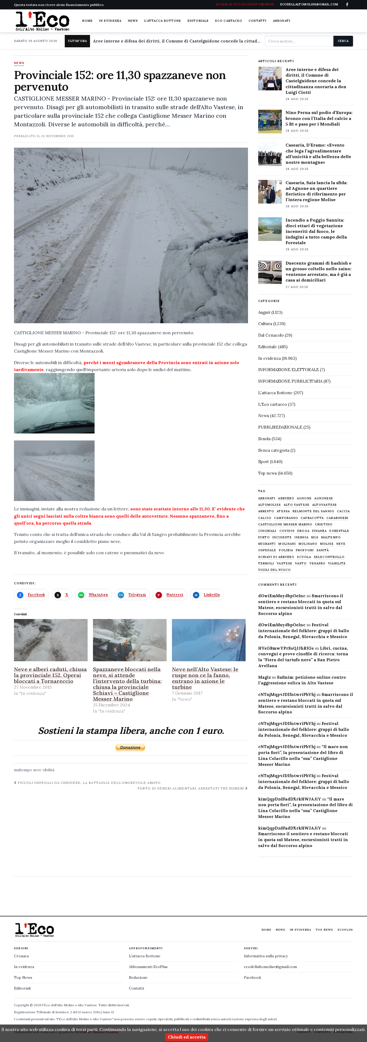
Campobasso (286, 518)
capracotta (312, 518)
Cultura (265, 323)
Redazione (138, 977)
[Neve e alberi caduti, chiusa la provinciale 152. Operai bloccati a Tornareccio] (51, 640)
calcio (265, 518)
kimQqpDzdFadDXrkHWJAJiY (289, 799)
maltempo (23, 769)
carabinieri (337, 518)
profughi (305, 550)
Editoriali (22, 988)
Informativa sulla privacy (266, 956)
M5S (314, 537)
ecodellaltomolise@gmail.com (270, 966)
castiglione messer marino (285, 524)
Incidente (282, 537)
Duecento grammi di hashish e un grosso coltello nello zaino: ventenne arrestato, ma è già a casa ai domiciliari (318, 271)
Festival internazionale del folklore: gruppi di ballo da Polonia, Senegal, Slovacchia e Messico (303, 630)
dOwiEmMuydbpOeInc (281, 595)
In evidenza (110, 21)
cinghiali (267, 531)
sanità (322, 550)
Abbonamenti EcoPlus (148, 966)
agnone (304, 498)
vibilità (48, 769)
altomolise (269, 505)
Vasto (301, 563)
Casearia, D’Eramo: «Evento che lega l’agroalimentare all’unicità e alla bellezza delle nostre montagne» (318, 153)
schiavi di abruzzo (276, 557)
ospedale (267, 550)
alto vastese (297, 505)
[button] (54, 403)
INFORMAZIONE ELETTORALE (288, 369)
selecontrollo (329, 557)
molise (327, 544)
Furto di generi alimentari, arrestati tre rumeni (191, 788)
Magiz (264, 677)
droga (303, 531)
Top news (267, 473)
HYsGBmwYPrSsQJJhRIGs (286, 648)
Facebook (252, 977)
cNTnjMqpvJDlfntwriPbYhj (286, 694)
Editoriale (198, 21)
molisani (287, 544)
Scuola (264, 438)
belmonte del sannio (313, 511)
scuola (304, 557)
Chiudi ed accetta (187, 1037)
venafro (318, 563)
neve (37, 769)
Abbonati (281, 21)
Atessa (283, 511)
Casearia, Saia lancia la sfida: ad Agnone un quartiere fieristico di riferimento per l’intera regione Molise (316, 191)
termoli (266, 563)
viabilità (337, 563)
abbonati (267, 498)
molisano (307, 544)
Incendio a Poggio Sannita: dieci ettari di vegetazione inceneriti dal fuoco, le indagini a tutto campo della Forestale (316, 231)
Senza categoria (273, 450)
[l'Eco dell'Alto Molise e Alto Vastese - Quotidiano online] (42, 20)
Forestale (339, 531)
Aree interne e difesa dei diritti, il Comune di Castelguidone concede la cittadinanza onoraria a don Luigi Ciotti (176, 41)
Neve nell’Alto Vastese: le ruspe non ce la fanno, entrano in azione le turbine (205, 678)
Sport (263, 461)
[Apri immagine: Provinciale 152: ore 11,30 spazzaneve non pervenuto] (131, 235)
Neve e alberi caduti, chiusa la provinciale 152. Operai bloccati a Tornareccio (50, 675)
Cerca (343, 41)
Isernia (301, 537)
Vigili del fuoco (274, 570)
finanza (319, 531)
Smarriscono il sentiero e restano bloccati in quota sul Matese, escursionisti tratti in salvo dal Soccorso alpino (303, 839)
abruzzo (286, 498)
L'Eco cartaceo (272, 404)
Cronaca (21, 956)
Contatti (258, 21)
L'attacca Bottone (162, 21)
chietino (323, 524)
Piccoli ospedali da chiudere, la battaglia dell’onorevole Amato (89, 783)
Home (87, 21)
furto (264, 537)
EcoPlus (345, 929)
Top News (324, 929)
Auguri (264, 312)
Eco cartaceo (228, 21)
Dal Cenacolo (271, 335)
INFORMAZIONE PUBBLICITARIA (290, 381)
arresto (266, 511)
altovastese (324, 505)
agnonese (323, 498)
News (133, 21)
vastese (284, 563)
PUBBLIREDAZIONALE (280, 427)
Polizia (286, 550)
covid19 (287, 531)
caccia (343, 511)
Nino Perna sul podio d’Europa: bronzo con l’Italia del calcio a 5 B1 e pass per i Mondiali (319, 118)
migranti (267, 544)
